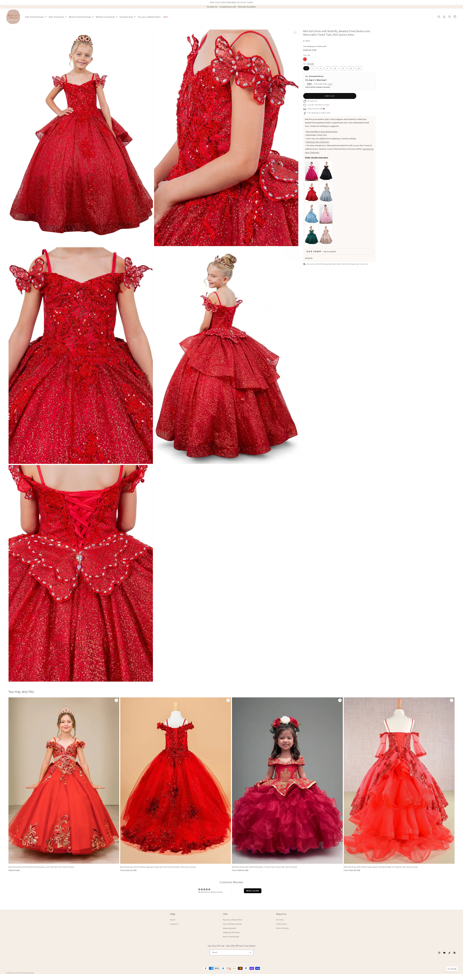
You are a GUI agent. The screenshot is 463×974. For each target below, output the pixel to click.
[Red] (305, 59)
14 (351, 68)
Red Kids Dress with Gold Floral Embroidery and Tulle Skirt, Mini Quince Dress (41, 867)
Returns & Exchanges (231, 937)
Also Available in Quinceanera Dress (321, 131)
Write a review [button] (252, 890)
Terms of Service (282, 928)
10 (335, 68)
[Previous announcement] (7, 2)
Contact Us (174, 924)
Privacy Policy (281, 924)
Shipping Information (231, 932)
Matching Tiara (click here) (317, 142)
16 (359, 68)
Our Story (279, 920)
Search (172, 920)
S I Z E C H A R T (321, 251)
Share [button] (308, 41)
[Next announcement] (456, 2)
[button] (35, 17)
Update (330, 84)
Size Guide (310, 64)
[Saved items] (449, 16)
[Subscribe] (250, 952)
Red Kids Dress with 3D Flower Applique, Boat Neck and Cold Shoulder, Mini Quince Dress (158, 867)
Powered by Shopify (27, 973)
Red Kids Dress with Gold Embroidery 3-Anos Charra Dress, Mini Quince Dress (264, 867)
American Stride (16, 973)
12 (343, 68)
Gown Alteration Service (232, 924)
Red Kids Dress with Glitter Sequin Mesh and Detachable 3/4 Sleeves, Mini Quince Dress (381, 867)
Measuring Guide (229, 928)
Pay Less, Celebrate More (232, 920)
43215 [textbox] (309, 84)
